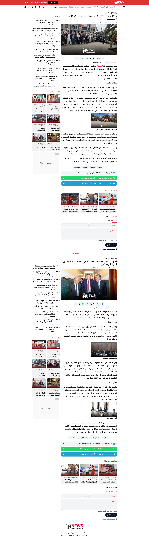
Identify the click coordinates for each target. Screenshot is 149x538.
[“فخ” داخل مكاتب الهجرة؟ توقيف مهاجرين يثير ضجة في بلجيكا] (46, 51)
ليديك (100, 66)
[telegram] (87, 58)
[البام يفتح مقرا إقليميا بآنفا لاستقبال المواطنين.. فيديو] (53, 123)
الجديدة (88, 318)
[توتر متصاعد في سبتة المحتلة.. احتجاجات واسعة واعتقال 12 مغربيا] (108, 474)
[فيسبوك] (39, 7)
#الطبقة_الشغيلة (82, 438)
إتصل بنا (65, 533)
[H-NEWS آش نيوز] (119, 2)
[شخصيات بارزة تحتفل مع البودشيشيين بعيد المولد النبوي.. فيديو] (53, 103)
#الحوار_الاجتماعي (95, 438)
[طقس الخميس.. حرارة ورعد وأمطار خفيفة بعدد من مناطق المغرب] (46, 57)
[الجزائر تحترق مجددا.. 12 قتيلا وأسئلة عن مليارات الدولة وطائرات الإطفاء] (46, 44)
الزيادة (100, 101)
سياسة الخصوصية (81, 533)
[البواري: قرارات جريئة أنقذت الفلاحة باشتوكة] (39, 142)
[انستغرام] (25, 7)
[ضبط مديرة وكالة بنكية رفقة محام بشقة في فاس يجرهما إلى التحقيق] (89, 203)
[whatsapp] (83, 58)
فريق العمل (71, 533)
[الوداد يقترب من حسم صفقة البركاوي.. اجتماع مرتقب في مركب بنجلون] (70, 203)
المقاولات (103, 372)
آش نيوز (107, 13)
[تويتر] (35, 7)
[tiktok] (28, 7)
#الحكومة (105, 438)
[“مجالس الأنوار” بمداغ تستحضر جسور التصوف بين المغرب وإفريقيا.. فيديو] (39, 103)
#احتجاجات (100, 167)
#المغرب (71, 438)
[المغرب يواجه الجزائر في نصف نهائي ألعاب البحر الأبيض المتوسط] (46, 85)
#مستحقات (77, 167)
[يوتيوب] (32, 7)
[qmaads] (74, 526)
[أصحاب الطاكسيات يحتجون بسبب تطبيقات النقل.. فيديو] (39, 123)
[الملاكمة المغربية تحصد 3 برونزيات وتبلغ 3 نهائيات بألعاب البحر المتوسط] (108, 203)
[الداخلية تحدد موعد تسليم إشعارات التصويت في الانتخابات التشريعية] (46, 71)
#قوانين (92, 167)
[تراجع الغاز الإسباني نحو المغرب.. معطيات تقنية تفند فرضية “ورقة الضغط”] (46, 79)
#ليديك (85, 167)
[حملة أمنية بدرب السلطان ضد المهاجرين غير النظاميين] (53, 142)
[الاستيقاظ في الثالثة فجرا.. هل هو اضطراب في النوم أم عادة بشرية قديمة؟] (46, 63)
